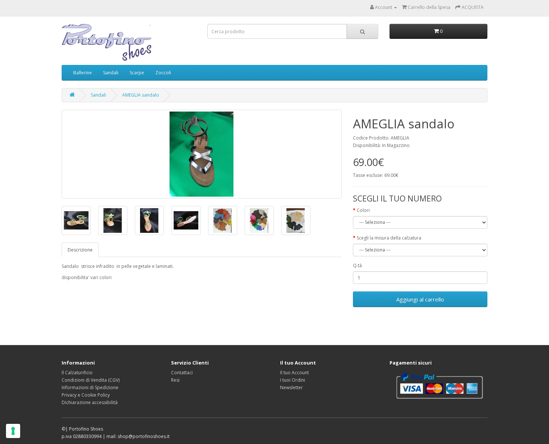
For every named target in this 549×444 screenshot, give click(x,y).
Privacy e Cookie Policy (86, 395)
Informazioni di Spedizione (90, 387)
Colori (363, 210)
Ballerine (82, 72)
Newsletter (291, 387)
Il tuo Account (294, 372)
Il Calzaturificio (77, 372)
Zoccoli (163, 72)
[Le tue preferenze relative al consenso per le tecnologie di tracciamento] (13, 431)
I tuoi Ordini (292, 380)
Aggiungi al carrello (420, 299)
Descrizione (80, 250)
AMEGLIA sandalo (140, 95)
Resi (175, 380)
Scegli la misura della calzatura (389, 238)
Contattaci (182, 372)
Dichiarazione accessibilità (90, 402)
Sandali (110, 72)
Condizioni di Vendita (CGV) (91, 380)
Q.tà (357, 265)
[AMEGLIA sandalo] (202, 154)
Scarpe (137, 72)
